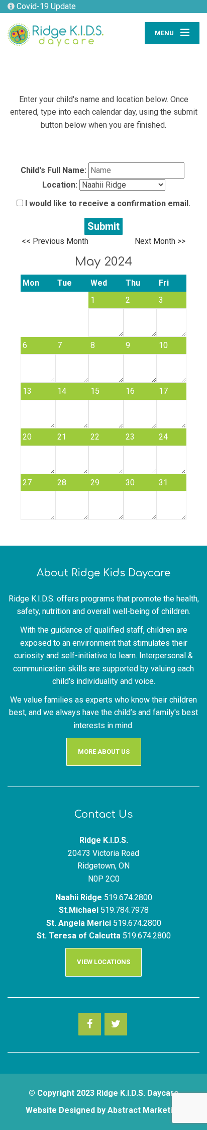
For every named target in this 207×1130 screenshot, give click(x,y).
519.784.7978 (124, 910)
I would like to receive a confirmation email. (106, 203)
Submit (103, 226)
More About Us (104, 751)
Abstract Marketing (145, 1110)
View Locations (103, 962)
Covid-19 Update (45, 6)
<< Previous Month (55, 241)
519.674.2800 (128, 897)
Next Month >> (160, 241)
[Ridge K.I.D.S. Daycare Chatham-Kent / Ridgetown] (56, 31)
